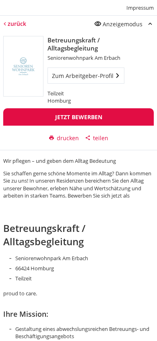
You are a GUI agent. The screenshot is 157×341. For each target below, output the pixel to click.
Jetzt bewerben (78, 117)
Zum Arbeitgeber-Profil (83, 76)
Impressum (140, 7)
